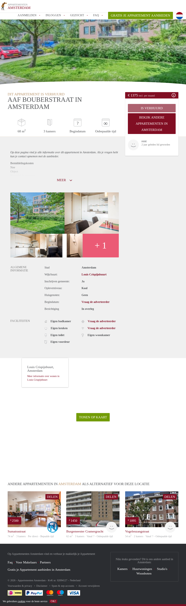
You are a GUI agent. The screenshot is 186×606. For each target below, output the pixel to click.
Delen (52, 497)
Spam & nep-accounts (63, 586)
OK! (53, 601)
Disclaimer (42, 586)
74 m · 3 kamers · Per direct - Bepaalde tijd (31, 536)
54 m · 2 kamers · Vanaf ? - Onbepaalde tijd (148, 536)
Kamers (122, 569)
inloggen (53, 15)
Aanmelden (27, 15)
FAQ (96, 15)
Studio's (162, 569)
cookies (21, 601)
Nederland (75, 580)
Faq (10, 562)
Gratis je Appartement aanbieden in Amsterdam (39, 569)
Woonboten (143, 573)
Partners (45, 562)
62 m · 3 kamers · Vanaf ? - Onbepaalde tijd (89, 536)
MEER (62, 180)
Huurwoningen (142, 569)
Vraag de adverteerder (96, 301)
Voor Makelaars (26, 562)
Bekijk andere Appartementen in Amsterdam (152, 124)
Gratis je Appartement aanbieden (140, 15)
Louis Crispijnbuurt (94, 274)
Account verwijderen (89, 586)
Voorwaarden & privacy (20, 586)
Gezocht (77, 15)
